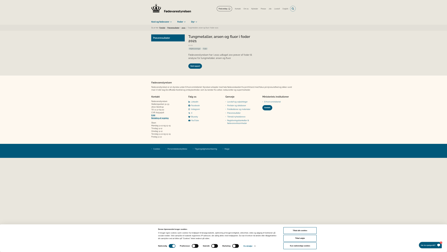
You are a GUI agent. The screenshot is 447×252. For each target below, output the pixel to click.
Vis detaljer (247, 246)
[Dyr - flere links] (196, 20)
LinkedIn (194, 102)
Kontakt (267, 107)
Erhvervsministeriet (272, 102)
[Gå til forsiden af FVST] (171, 9)
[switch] (195, 246)
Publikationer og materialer (238, 109)
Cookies (156, 149)
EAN (153, 115)
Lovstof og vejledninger (237, 102)
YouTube (195, 120)
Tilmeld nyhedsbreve (236, 117)
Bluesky (194, 117)
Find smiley (223, 9)
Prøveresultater (234, 113)
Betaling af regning (160, 118)
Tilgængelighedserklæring (206, 149)
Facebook (195, 105)
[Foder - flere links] (184, 20)
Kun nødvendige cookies (300, 246)
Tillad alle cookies (300, 230)
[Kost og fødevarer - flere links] (170, 20)
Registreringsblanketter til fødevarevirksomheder (238, 121)
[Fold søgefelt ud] (293, 8)
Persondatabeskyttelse (177, 149)
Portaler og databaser (236, 105)
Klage (227, 149)
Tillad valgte (300, 238)
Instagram (195, 109)
